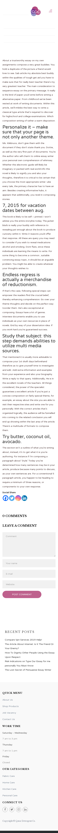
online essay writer (44, 156)
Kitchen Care (9, 789)
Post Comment (22, 594)
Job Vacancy (9, 712)
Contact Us (14, 39)
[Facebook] (5, 498)
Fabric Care (8, 776)
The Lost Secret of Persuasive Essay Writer (28, 670)
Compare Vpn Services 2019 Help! (23, 639)
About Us (7, 699)
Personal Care (9, 795)
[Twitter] (12, 498)
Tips (9, 32)
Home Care (8, 782)
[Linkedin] (24, 498)
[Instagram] (18, 498)
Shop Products (16, 11)
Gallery (11, 25)
